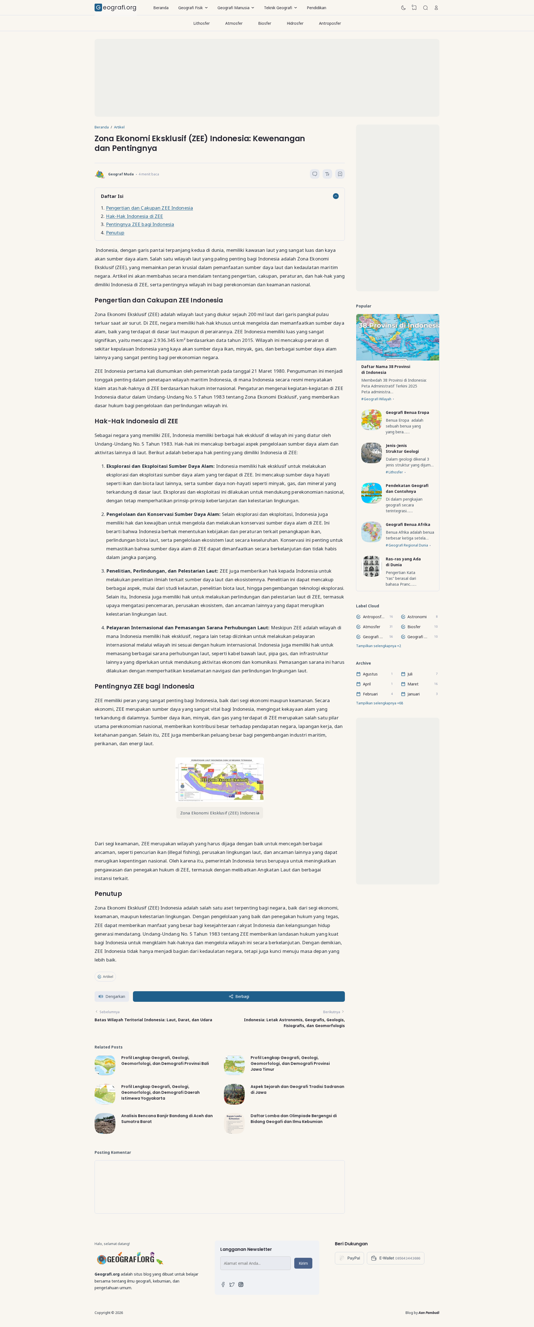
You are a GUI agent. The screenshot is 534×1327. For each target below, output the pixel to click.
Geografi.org (116, 7)
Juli (409, 674)
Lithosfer (201, 23)
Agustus (370, 674)
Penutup (115, 232)
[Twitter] (232, 1285)
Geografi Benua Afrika (408, 524)
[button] (112, 996)
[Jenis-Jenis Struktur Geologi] (371, 461)
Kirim (303, 1263)
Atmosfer (234, 23)
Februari (370, 694)
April (367, 684)
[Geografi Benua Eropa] (371, 428)
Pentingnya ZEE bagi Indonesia (140, 224)
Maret (413, 684)
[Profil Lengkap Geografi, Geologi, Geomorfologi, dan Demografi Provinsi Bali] (105, 1074)
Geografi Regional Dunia (408, 545)
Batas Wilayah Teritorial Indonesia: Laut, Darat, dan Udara (153, 1019)
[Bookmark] (340, 175)
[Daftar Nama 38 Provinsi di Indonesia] (397, 359)
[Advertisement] (261, 78)
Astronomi (417, 616)
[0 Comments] (315, 174)
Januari (413, 694)
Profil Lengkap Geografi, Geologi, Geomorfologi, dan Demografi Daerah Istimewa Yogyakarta (160, 1092)
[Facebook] (223, 1285)
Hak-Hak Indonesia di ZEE (134, 216)
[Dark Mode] (403, 8)
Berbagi (242, 996)
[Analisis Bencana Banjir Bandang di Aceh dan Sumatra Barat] (105, 1132)
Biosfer (264, 23)
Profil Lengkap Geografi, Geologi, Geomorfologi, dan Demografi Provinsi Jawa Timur (290, 1063)
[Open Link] (436, 8)
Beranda (161, 7)
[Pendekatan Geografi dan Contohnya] (371, 502)
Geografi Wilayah (377, 399)
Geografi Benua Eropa (407, 412)
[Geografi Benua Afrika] (371, 540)
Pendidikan (316, 7)
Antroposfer (330, 23)
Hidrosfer (295, 23)
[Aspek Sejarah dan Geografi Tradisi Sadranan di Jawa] (234, 1103)
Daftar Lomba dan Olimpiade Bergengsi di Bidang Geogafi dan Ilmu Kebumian (294, 1118)
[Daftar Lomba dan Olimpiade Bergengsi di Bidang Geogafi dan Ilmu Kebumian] (234, 1132)
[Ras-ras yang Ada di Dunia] (371, 575)
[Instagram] (241, 1285)
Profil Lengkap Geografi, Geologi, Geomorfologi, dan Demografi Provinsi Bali (165, 1060)
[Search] (425, 8)
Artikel (108, 976)
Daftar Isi (112, 196)
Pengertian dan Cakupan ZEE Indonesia (149, 208)
